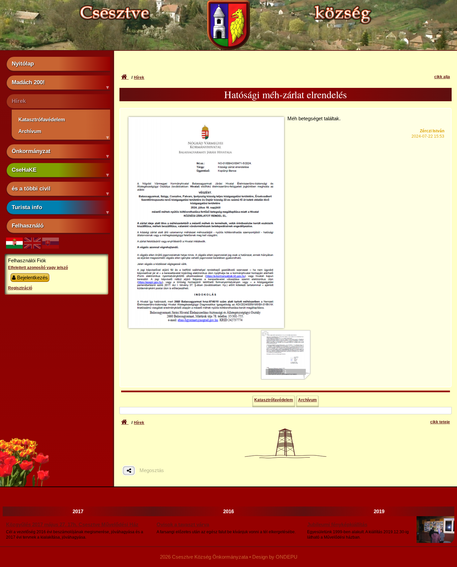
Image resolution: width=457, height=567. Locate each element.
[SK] (50, 247)
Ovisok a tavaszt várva (183, 524)
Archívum (29, 131)
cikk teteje (440, 422)
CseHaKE (24, 170)
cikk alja (442, 77)
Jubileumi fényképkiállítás (337, 524)
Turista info (27, 207)
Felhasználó (27, 226)
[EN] (32, 247)
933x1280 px (206, 128)
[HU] (14, 247)
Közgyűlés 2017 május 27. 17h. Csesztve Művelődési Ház (72, 524)
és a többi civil (31, 188)
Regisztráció (20, 288)
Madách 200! (28, 82)
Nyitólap (23, 63)
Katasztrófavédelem (41, 119)
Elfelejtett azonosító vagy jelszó (38, 267)
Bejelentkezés (32, 277)
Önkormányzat (31, 151)
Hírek (19, 101)
